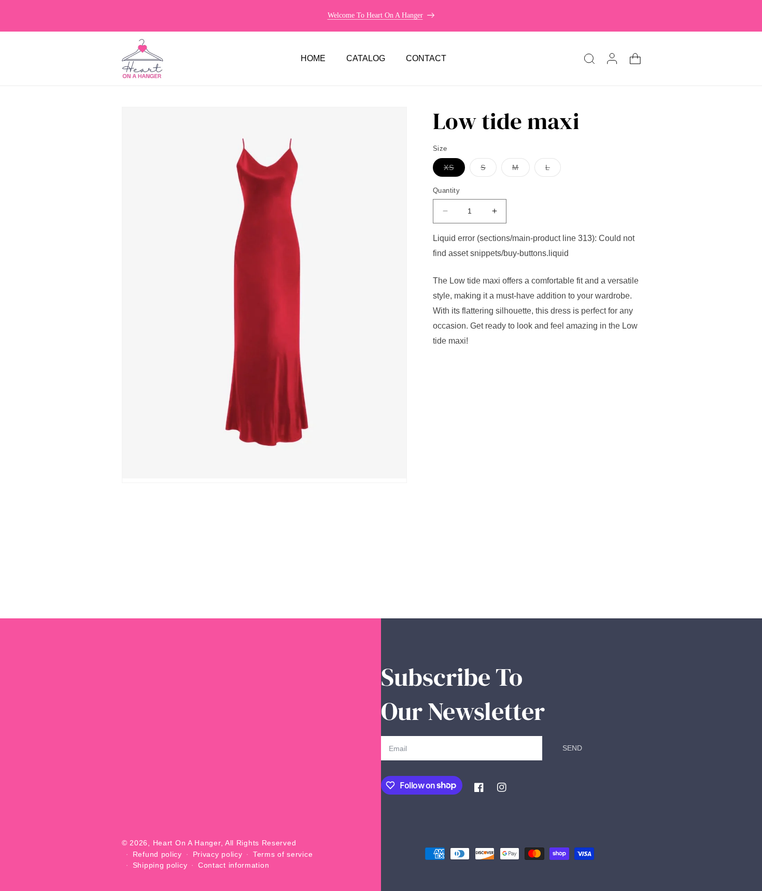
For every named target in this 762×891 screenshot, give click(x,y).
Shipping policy (160, 864)
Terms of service (283, 854)
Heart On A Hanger (187, 843)
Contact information (233, 864)
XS (454, 170)
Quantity (446, 190)
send (572, 748)
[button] (589, 58)
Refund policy (157, 854)
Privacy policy (218, 854)
